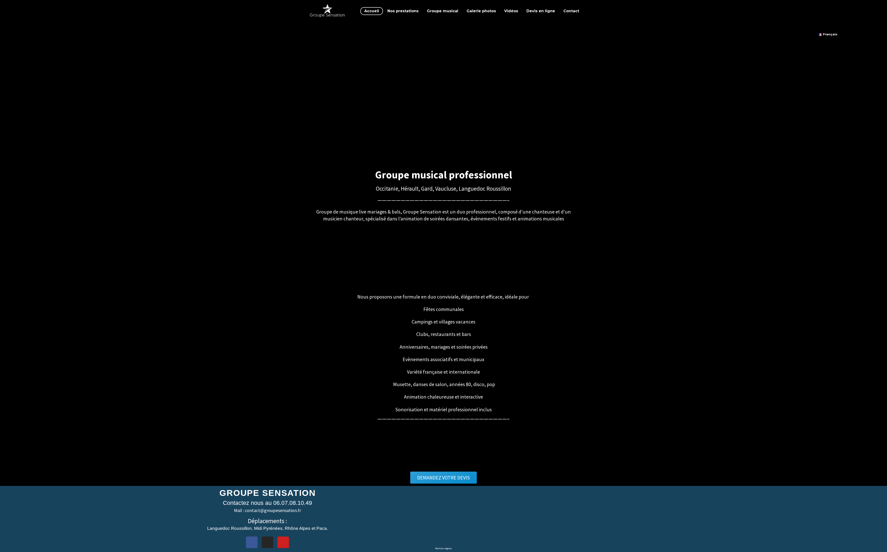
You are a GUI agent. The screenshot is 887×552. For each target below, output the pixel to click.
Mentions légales (443, 548)
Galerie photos (481, 11)
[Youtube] (283, 542)
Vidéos (511, 11)
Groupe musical (442, 11)
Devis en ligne (540, 11)
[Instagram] (267, 542)
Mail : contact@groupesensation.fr (267, 510)
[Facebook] (252, 542)
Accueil (371, 11)
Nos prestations (403, 11)
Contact (571, 11)
